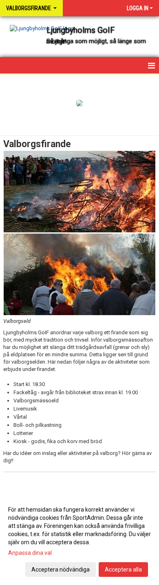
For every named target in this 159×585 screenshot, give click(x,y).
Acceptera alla (123, 569)
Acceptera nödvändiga (60, 569)
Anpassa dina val (30, 553)
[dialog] (79, 539)
